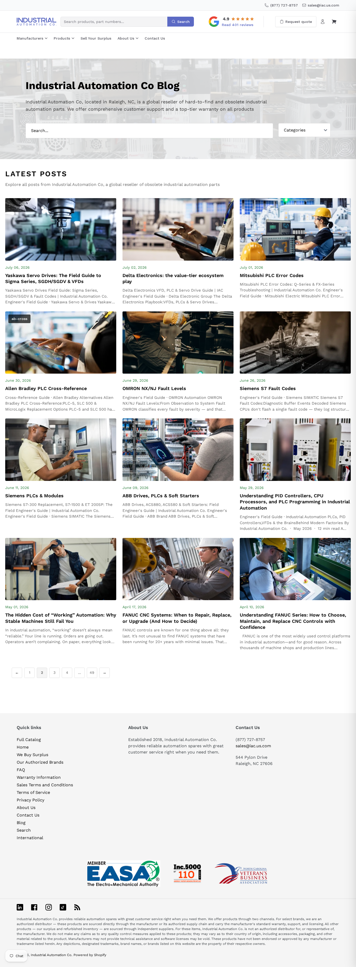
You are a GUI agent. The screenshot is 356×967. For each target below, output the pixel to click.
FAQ (21, 769)
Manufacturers (30, 38)
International (30, 837)
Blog (21, 822)
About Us (126, 38)
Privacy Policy (30, 800)
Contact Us (155, 38)
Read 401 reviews (237, 25)
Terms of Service (33, 792)
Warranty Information (39, 777)
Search (24, 830)
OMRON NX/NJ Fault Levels (154, 388)
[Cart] (334, 21)
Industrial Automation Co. (51, 955)
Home (23, 747)
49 (92, 672)
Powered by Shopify (89, 955)
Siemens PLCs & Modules (34, 495)
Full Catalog (29, 739)
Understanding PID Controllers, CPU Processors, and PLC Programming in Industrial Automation (295, 502)
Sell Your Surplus (96, 38)
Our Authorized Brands (40, 762)
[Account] (322, 21)
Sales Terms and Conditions (45, 784)
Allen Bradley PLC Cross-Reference (46, 388)
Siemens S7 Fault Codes (268, 388)
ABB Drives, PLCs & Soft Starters (160, 495)
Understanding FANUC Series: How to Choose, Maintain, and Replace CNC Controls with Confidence (293, 621)
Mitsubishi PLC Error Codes (272, 275)
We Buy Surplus (32, 754)
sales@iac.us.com (253, 745)
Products (62, 38)
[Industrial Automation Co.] (36, 22)
